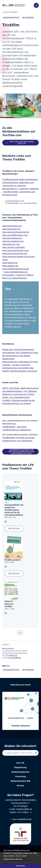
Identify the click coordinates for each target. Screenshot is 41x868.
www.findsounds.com (12, 226)
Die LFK (20, 763)
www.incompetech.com (13, 241)
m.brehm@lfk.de (14, 658)
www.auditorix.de (10, 266)
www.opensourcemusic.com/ (15, 250)
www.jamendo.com (11, 244)
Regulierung (20, 767)
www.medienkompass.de (16, 272)
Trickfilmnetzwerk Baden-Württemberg (20, 179)
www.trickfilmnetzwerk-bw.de (15, 269)
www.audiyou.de (10, 263)
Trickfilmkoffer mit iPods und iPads (18, 438)
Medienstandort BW (20, 781)
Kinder (30, 718)
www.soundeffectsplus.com (15, 235)
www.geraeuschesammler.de (15, 232)
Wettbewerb (28, 18)
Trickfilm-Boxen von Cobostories (17, 441)
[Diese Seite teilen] (20, 632)
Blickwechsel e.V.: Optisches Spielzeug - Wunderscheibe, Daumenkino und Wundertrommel (20, 192)
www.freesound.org (11, 229)
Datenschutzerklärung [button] (13, 859)
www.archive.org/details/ (13, 247)
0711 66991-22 (11, 655)
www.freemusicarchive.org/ (14, 253)
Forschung (20, 776)
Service (20, 785)
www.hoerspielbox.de (12, 238)
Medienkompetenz (11, 18)
